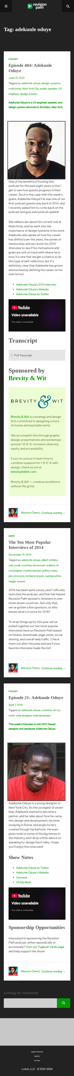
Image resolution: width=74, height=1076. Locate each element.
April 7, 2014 (16, 704)
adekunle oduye (31, 83)
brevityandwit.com (23, 471)
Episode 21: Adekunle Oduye (36, 697)
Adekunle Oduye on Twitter (32, 294)
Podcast (13, 59)
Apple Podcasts (37, 1052)
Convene (21, 877)
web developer (42, 715)
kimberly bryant (35, 576)
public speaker (48, 88)
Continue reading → (53, 512)
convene (47, 710)
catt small (14, 565)
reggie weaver (17, 581)
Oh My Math (23, 882)
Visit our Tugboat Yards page (45, 947)
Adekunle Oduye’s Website (32, 289)
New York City (30, 88)
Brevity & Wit (27, 378)
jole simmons (16, 576)
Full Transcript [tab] (23, 355)
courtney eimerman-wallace (38, 565)
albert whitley (49, 559)
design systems (51, 83)
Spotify (37, 1056)
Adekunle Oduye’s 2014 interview (36, 284)
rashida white (53, 576)
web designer (24, 715)
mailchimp (15, 88)
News (12, 536)
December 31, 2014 (20, 554)
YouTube (37, 1060)
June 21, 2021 (16, 77)
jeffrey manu (50, 570)
